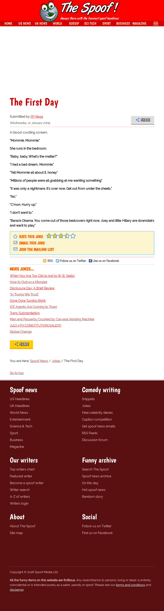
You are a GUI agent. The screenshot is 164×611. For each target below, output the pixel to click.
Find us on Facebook (97, 533)
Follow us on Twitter (73, 260)
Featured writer (21, 476)
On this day (90, 483)
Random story (92, 497)
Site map (16, 533)
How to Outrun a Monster (28, 282)
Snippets (88, 399)
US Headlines (20, 399)
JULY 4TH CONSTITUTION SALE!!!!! (35, 325)
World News (19, 413)
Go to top (17, 373)
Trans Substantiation (25, 313)
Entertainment (20, 419)
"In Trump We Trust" (24, 294)
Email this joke (32, 243)
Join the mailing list (36, 249)
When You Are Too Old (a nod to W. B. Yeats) (42, 276)
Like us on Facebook (106, 260)
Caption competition (97, 419)
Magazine (17, 447)
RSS (50, 260)
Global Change (21, 332)
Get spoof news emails (98, 426)
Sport (14, 433)
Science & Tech (21, 426)
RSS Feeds (90, 433)
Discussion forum (95, 440)
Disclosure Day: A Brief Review (32, 288)
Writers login (19, 503)
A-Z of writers (20, 497)
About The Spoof (22, 526)
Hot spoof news (93, 490)
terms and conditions (130, 585)
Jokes (86, 406)
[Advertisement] (82, 61)
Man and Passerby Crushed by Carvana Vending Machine (52, 319)
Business (16, 440)
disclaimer (17, 590)
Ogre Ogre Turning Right (27, 300)
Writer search (20, 490)
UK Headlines (20, 406)
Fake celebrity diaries (97, 413)
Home (8, 23)
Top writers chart (22, 469)
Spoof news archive (96, 476)
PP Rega (37, 116)
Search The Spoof (95, 469)
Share (145, 120)
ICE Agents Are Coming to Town (33, 307)
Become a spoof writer (27, 483)
